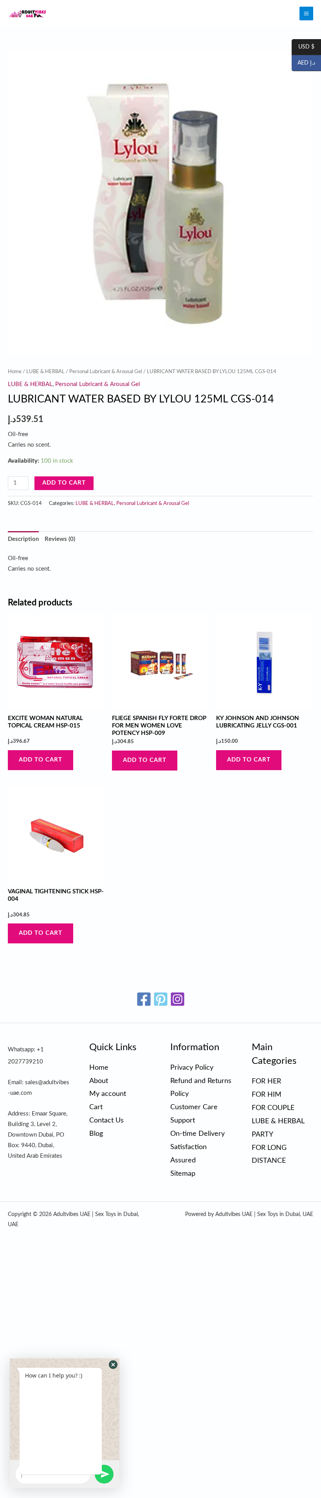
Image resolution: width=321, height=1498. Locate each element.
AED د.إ (303, 63)
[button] (113, 1364)
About (98, 1081)
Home (15, 371)
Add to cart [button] (40, 760)
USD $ (303, 47)
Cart (96, 1107)
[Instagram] (177, 999)
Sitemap (182, 1173)
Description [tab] (23, 539)
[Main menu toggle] (306, 13)
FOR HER (266, 1081)
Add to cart (64, 483)
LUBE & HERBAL (45, 371)
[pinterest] (160, 999)
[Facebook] (143, 999)
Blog (96, 1133)
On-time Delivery (197, 1133)
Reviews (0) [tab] (60, 539)
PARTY (262, 1134)
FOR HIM (266, 1094)
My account (107, 1093)
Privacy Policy (191, 1067)
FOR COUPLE (273, 1108)
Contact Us (106, 1120)
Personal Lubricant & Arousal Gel (105, 371)
